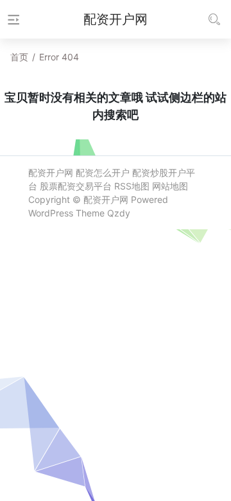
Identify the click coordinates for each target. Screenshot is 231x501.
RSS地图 (132, 185)
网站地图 (170, 185)
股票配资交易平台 (76, 185)
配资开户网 (50, 172)
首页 (19, 56)
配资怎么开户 (103, 172)
